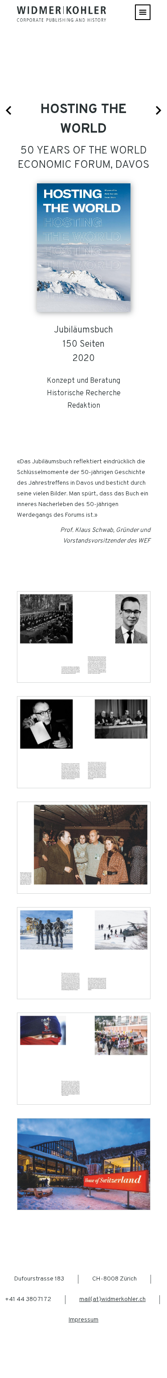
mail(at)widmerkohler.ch (112, 1299)
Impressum (83, 1320)
